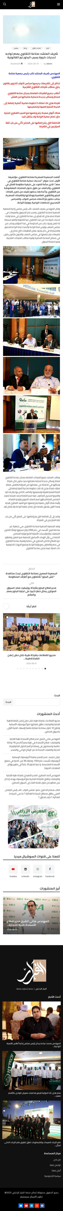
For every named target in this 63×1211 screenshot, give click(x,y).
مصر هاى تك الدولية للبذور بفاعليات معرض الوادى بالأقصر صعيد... (34, 1094)
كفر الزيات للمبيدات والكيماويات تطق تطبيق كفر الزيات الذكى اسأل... (32, 1143)
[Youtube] (26, 1205)
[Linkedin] (31, 1205)
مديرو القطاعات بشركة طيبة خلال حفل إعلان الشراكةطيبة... (31, 657)
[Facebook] (42, 1205)
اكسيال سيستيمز (28, 1197)
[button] (5, 641)
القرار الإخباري (41, 989)
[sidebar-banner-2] (31, 826)
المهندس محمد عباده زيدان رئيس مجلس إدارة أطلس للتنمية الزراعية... (34, 1044)
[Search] (4, 5)
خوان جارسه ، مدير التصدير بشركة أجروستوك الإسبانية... (27, 923)
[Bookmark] (7, 617)
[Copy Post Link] (6, 606)
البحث (57, 695)
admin (49, 64)
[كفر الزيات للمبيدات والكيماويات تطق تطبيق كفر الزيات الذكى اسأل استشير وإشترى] (31, 1120)
